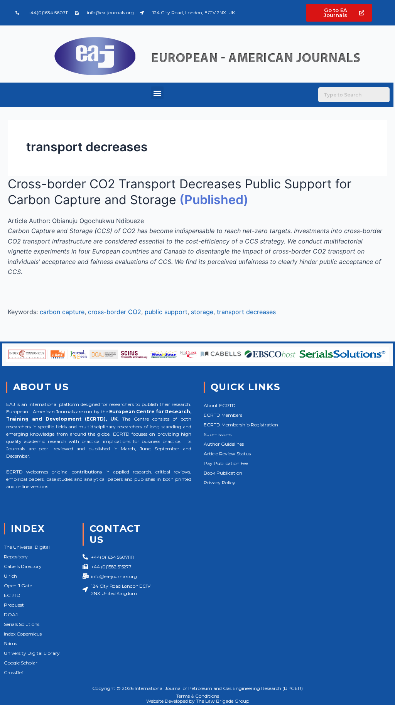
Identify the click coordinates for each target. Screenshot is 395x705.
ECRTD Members (223, 415)
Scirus (10, 643)
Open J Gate (18, 585)
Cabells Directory (23, 566)
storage (202, 312)
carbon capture (62, 312)
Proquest (14, 605)
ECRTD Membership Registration (241, 425)
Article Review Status (227, 453)
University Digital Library (32, 653)
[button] (157, 92)
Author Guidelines (224, 444)
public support (166, 312)
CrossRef (13, 672)
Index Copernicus (23, 634)
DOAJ (11, 614)
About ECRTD (220, 405)
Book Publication (223, 473)
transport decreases (246, 312)
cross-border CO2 (114, 312)
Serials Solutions (21, 624)
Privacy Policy (219, 482)
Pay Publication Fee (226, 463)
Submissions (217, 434)
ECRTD (12, 595)
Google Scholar (20, 663)
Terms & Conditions (197, 696)
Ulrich (10, 576)
